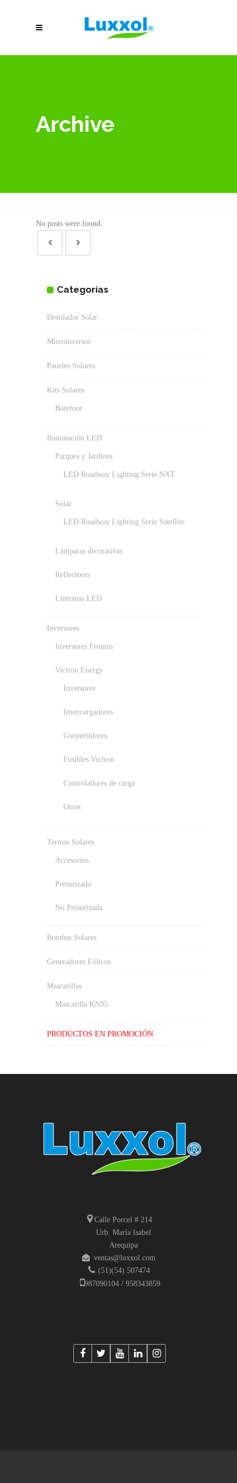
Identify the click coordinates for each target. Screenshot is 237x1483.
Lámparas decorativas (88, 551)
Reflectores (72, 575)
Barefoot (68, 408)
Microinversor (69, 341)
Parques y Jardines (83, 456)
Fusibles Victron (88, 759)
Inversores (63, 628)
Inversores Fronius (84, 646)
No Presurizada (79, 908)
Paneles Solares (71, 366)
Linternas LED (78, 598)
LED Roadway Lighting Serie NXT (119, 474)
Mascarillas (64, 986)
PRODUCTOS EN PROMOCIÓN (100, 1034)
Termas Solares (70, 842)
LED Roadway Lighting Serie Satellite (124, 522)
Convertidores (85, 736)
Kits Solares (65, 390)
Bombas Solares (71, 937)
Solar (63, 503)
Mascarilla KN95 (81, 1004)
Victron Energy (79, 670)
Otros (71, 807)
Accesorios (72, 860)
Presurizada (73, 884)
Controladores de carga (99, 783)
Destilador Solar (72, 317)
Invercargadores (88, 712)
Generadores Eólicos (79, 962)
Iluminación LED (74, 438)
